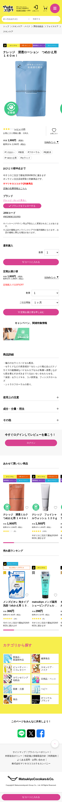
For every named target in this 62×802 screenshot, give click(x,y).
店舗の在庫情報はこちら (15, 188)
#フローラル (34, 152)
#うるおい (9, 152)
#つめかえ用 (11, 158)
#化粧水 (47, 152)
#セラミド (25, 158)
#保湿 (21, 152)
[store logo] (8, 8)
